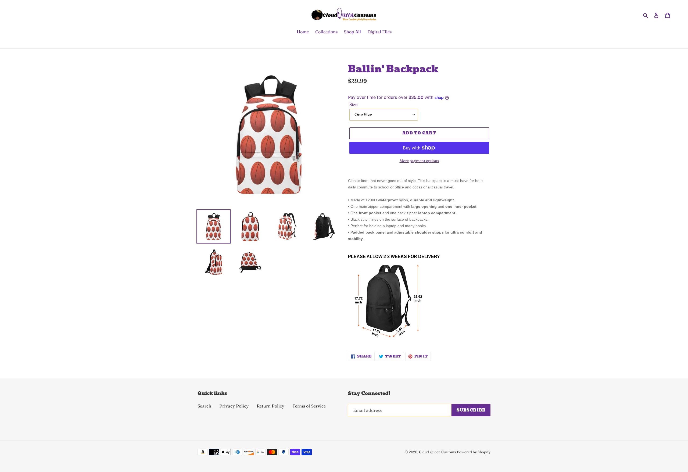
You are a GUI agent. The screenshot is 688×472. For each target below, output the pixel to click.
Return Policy (270, 406)
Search (204, 406)
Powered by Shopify (473, 452)
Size (353, 104)
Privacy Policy (234, 406)
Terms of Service (309, 406)
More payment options (419, 160)
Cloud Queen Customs (437, 452)
